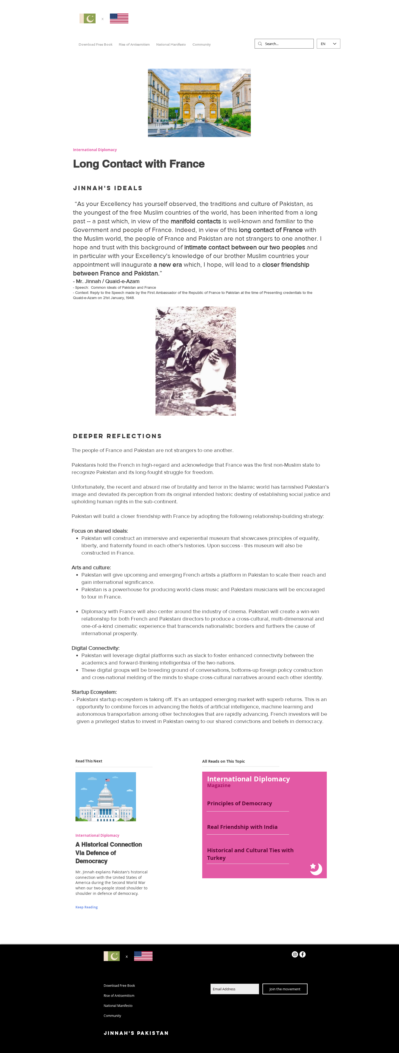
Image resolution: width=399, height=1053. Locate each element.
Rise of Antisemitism (119, 995)
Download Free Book (119, 985)
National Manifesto (118, 1005)
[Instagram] (295, 954)
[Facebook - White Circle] (302, 954)
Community (112, 1015)
